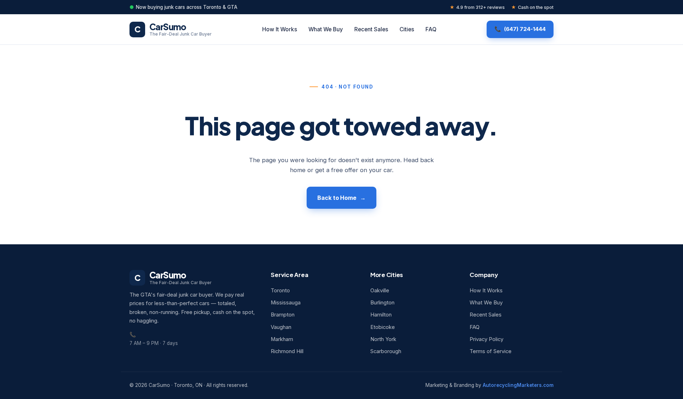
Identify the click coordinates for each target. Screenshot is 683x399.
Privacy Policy (486, 339)
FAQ (430, 29)
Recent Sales (371, 29)
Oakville (379, 290)
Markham (282, 339)
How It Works (279, 29)
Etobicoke (382, 327)
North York (383, 339)
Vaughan (281, 327)
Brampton (283, 315)
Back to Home (336, 197)
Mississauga (286, 302)
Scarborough (385, 351)
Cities (406, 29)
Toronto (280, 290)
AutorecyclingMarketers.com (518, 385)
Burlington (382, 302)
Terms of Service (491, 351)
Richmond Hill (287, 351)
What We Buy (325, 29)
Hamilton (381, 315)
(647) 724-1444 (525, 29)
